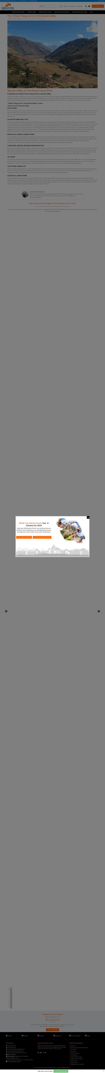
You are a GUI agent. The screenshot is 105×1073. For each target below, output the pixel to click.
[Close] (103, 1070)
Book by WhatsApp (62, 1071)
